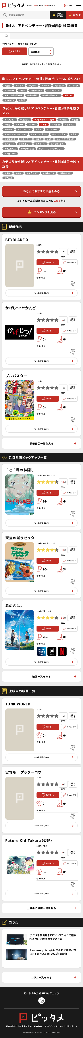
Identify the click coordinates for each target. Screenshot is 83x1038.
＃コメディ (24, 119)
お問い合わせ (71, 1026)
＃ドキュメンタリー (39, 134)
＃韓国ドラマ (65, 173)
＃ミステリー (24, 144)
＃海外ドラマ (48, 173)
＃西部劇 (56, 124)
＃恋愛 (75, 119)
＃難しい (68, 95)
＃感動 (7, 85)
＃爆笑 (22, 90)
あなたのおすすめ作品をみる (41, 191)
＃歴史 (38, 139)
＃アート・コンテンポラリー (50, 149)
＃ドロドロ (9, 100)
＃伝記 (7, 124)
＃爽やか (45, 85)
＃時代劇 (8, 129)
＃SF (49, 139)
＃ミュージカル (59, 134)
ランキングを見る (45, 212)
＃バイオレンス (57, 144)
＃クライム (69, 124)
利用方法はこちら (13, 1026)
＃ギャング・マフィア (65, 139)
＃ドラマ (32, 124)
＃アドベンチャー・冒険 (44, 119)
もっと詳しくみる (41, 293)
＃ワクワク (73, 85)
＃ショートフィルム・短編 (15, 134)
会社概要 (28, 1026)
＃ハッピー (9, 90)
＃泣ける (19, 85)
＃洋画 (7, 173)
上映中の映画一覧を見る (41, 908)
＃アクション (10, 119)
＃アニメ (63, 119)
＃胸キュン (59, 85)
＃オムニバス (10, 149)
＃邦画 (18, 173)
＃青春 (39, 129)
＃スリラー (25, 139)
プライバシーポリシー (53, 1026)
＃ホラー (19, 124)
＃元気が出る (36, 90)
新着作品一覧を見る (41, 443)
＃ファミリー (52, 129)
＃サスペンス (10, 139)
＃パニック (9, 144)
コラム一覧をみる (41, 977)
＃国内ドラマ (32, 173)
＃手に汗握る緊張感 (13, 95)
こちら (57, 200)
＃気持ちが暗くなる (50, 95)
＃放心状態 (32, 95)
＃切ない (32, 85)
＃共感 (22, 100)
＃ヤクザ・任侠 (27, 149)
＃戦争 (44, 124)
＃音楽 (74, 134)
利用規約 (38, 1026)
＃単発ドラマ (10, 153)
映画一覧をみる (41, 676)
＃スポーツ (40, 144)
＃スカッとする (53, 90)
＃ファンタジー (24, 129)
